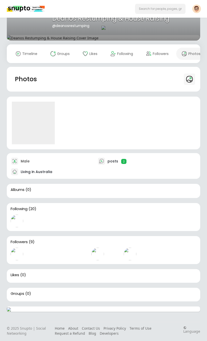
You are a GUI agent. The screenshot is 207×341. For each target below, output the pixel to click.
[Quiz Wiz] (146, 254)
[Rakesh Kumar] (65, 254)
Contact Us (91, 328)
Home (60, 328)
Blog (92, 333)
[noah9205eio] (97, 254)
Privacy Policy (115, 328)
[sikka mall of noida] (81, 254)
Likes (15, 275)
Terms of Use (140, 328)
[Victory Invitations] (146, 221)
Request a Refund (70, 333)
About (73, 328)
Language (191, 331)
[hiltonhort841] (17, 221)
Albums (17, 190)
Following (19, 209)
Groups (17, 294)
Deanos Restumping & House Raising (110, 18)
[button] (160, 9)
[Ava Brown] (33, 254)
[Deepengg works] (65, 221)
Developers (109, 333)
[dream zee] (114, 221)
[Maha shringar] (49, 254)
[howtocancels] (49, 221)
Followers (19, 242)
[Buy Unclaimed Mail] (17, 254)
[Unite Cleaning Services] (130, 221)
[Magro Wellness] (114, 254)
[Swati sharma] (81, 221)
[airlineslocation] (33, 221)
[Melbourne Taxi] (130, 254)
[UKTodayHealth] (97, 221)
